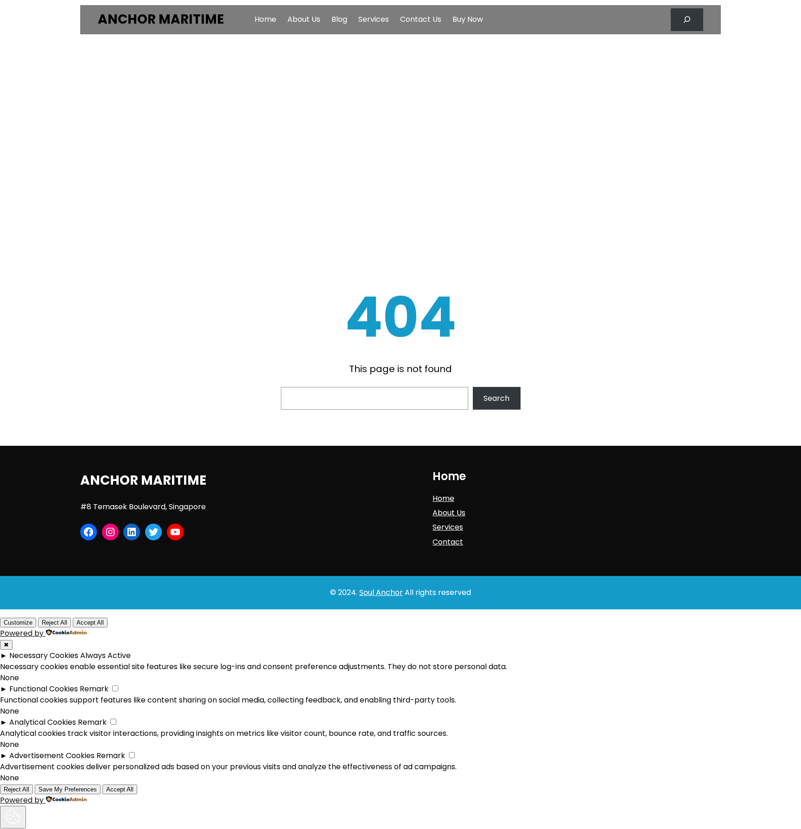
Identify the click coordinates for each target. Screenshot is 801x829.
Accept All (90, 622)
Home (443, 498)
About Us (448, 512)
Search (496, 398)
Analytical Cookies (42, 722)
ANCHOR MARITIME (161, 19)
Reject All (54, 622)
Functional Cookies (43, 688)
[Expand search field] (687, 19)
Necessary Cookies (43, 655)
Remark (94, 688)
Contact (447, 542)
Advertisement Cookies (52, 755)
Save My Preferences (67, 789)
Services (447, 527)
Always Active (105, 655)
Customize (18, 622)
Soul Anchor (381, 592)
